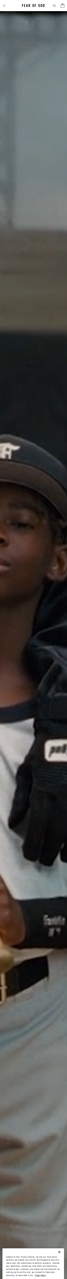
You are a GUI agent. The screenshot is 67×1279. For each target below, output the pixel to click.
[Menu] (4, 5)
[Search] (54, 5)
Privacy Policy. (40, 1276)
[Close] (59, 1252)
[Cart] (62, 5)
